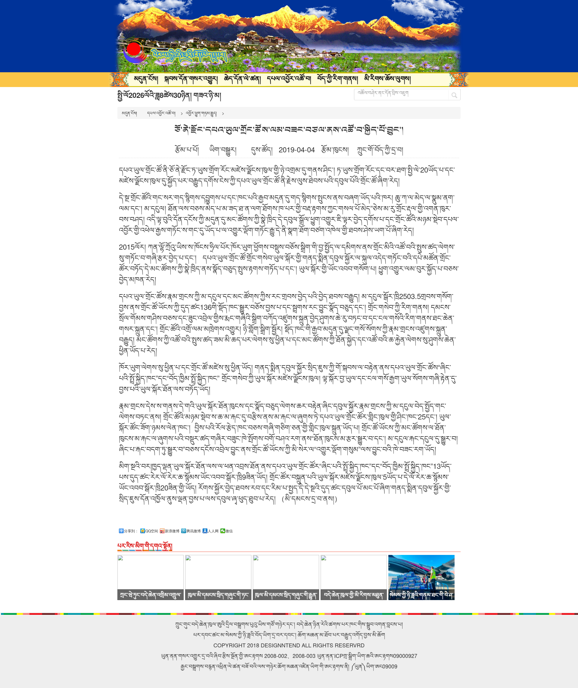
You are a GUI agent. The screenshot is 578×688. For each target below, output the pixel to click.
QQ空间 (151, 530)
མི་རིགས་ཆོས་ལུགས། (387, 78)
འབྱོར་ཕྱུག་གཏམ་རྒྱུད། (201, 113)
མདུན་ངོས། (146, 78)
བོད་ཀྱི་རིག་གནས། (337, 78)
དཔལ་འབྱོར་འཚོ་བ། (289, 78)
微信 (229, 530)
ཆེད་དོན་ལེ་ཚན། (242, 78)
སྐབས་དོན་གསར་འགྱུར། (191, 78)
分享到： (131, 530)
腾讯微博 (193, 530)
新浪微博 (172, 530)
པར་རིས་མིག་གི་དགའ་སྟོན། (144, 545)
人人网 (213, 530)
